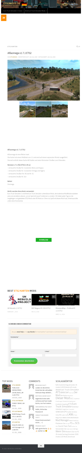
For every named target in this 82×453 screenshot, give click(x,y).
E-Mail (47, 351)
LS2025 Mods (64, 387)
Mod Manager (62, 420)
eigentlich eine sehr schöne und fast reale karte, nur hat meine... (43, 400)
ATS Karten (16, 422)
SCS (77, 423)
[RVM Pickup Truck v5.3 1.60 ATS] (6, 414)
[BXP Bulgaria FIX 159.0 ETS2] (44, 299)
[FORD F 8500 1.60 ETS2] (6, 403)
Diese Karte (70, 395)
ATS (58, 392)
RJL (74, 423)
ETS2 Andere (16, 385)
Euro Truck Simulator (66, 405)
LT (74, 415)
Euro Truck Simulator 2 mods (12, 11)
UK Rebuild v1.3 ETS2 (14, 308)
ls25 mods (72, 387)
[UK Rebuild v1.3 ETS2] (19, 299)
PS (71, 423)
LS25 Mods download (67, 437)
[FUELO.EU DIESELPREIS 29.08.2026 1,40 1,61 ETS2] (6, 388)
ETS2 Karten (12, 46)
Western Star (70, 431)
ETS (70, 403)
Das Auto (71, 392)
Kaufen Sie (70, 412)
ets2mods (13, 57)
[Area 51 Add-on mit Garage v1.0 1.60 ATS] (6, 425)
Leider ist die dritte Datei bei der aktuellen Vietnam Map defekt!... (43, 390)
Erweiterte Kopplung (62, 404)
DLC (71, 398)
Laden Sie (64, 415)
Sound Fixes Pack (65, 426)
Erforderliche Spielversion (69, 401)
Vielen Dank (70, 429)
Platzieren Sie (60, 423)
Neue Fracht (73, 420)
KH (60, 415)
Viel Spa (75, 429)
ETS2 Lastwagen (17, 401)
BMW (63, 392)
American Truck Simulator (67, 389)
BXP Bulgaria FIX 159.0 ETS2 (41, 308)
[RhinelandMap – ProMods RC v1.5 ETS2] (68, 299)
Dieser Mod (63, 398)
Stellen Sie (74, 426)
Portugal (68, 423)
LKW (70, 414)
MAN (76, 415)
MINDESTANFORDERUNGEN (70, 418)
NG (77, 420)
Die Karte (63, 395)
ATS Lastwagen (17, 411)
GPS (65, 412)
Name (13, 351)
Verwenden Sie (61, 429)
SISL (57, 426)
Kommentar (15, 337)
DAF (67, 392)
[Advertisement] (43, 29)
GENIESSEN (59, 412)
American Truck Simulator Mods (35, 11)
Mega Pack (59, 418)
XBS (76, 432)
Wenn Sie (60, 431)
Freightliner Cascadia (68, 409)
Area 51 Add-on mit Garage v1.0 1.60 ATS (18, 427)
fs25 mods (59, 385)
